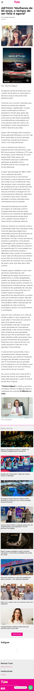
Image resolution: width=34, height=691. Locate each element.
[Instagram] (2, 688)
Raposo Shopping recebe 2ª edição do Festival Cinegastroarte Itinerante (15, 450)
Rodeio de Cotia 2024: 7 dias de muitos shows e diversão (15, 475)
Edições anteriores (6, 667)
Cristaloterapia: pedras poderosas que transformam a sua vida (15, 627)
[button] (2, 2)
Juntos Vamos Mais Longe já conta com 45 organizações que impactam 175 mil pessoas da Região (17, 526)
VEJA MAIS (17, 634)
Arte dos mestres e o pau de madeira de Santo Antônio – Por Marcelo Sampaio (16, 578)
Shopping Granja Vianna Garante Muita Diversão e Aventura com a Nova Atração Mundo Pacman (16, 500)
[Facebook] (4, 688)
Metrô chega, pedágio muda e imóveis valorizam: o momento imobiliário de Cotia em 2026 (16, 553)
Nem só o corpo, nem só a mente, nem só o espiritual (17, 603)
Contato (3, 674)
